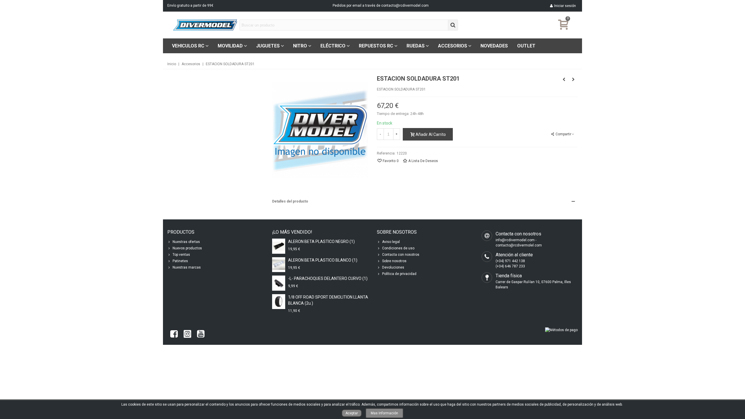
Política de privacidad (399, 274)
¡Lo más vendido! (292, 232)
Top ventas (181, 255)
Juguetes (268, 46)
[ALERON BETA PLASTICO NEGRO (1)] (278, 246)
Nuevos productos (187, 248)
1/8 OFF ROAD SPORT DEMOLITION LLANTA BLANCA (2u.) (328, 300)
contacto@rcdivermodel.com (405, 5)
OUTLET (526, 46)
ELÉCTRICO (332, 46)
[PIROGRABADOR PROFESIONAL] (564, 79)
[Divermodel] (205, 24)
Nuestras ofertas (186, 242)
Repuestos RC (376, 46)
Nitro (300, 46)
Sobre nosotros (394, 261)
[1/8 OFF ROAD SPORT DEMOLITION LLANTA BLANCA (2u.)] (278, 301)
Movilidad (230, 46)
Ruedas (416, 46)
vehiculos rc (188, 46)
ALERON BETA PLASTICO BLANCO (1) (322, 260)
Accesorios (452, 46)
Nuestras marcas (187, 267)
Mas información (384, 413)
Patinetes (180, 261)
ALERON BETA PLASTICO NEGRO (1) (321, 241)
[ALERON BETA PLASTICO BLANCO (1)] (278, 264)
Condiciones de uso (398, 248)
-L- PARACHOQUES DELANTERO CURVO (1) (328, 278)
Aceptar (351, 413)
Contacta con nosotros (400, 255)
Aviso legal (391, 242)
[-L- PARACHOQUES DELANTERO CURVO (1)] (278, 283)
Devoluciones (393, 267)
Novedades (494, 46)
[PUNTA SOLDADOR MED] (573, 79)
